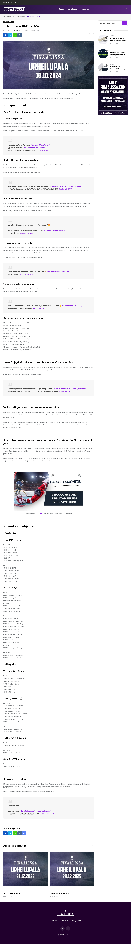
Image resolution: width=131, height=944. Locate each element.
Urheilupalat (7, 890)
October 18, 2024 (41, 150)
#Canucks (34, 145)
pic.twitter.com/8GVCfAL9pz (58, 272)
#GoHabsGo (24, 811)
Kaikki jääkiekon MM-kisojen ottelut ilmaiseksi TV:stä (118, 41)
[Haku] (127, 9)
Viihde (112, 50)
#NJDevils (54, 186)
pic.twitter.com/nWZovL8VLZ (35, 148)
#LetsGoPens (58, 389)
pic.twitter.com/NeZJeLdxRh (40, 811)
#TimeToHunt (44, 145)
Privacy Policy (76, 921)
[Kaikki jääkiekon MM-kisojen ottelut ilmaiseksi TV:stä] (103, 39)
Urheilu (112, 36)
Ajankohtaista (72, 9)
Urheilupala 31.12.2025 (13, 893)
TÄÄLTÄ (39, 514)
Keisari (15, 30)
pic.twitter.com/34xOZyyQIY (72, 306)
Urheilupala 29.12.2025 (60, 893)
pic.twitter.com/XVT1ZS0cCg (70, 186)
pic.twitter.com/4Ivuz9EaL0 (54, 230)
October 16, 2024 (47, 814)
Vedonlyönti (86, 9)
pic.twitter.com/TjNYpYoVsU (75, 389)
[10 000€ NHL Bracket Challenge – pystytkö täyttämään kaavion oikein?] (103, 68)
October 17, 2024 (64, 391)
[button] (88, 846)
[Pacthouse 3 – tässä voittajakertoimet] (103, 53)
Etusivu (61, 9)
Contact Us (64, 921)
